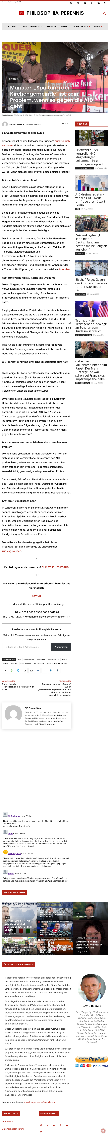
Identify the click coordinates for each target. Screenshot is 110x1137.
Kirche (5, 663)
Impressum (7, 1121)
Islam (64, 659)
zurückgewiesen (11, 551)
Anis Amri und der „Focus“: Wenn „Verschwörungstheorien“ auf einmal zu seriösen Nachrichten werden (54, 689)
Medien (44, 945)
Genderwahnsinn (83, 335)
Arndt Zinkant (28, 659)
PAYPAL (37, 596)
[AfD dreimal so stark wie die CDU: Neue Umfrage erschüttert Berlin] (91, 183)
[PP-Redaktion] (5, 124)
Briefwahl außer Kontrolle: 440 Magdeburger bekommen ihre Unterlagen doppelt (89, 157)
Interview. (65, 269)
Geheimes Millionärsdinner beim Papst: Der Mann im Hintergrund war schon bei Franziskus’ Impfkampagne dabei (91, 370)
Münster (14, 663)
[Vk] (98, 3)
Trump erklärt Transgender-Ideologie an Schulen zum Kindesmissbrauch (91, 325)
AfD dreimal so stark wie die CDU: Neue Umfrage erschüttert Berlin (90, 199)
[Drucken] (25, 670)
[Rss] (105, 3)
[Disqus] (36, 770)
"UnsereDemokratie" (85, 168)
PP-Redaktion (17, 124)
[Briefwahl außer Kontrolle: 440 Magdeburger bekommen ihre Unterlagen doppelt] (91, 138)
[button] (104, 13)
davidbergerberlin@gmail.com (39, 1102)
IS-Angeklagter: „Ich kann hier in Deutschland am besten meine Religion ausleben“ (91, 242)
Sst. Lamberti (39, 663)
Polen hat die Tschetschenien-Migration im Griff (18, 687)
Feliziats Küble (53, 659)
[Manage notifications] (103, 1130)
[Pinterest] (92, 3)
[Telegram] (18, 670)
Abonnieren (61, 647)
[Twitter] (78, 3)
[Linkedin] (51, 670)
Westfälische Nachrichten (57, 663)
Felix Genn (41, 659)
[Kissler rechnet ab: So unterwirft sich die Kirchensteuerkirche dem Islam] (55, 930)
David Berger (91, 1006)
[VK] (38, 670)
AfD (19, 659)
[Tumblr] (57, 670)
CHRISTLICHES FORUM (55, 567)
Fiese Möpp (80, 294)
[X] (5, 670)
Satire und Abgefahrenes (86, 938)
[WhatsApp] (11, 670)
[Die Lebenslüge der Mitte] (90, 912)
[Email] (31, 670)
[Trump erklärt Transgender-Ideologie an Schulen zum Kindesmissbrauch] (91, 309)
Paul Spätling (25, 663)
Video (43, 927)
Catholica (14, 79)
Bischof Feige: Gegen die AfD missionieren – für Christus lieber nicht (91, 285)
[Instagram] (71, 3)
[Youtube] (85, 3)
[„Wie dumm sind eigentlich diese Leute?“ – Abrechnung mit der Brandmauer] (55, 948)
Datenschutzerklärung (13, 1128)
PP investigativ (82, 383)
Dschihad (80, 253)
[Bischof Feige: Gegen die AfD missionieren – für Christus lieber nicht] (91, 268)
